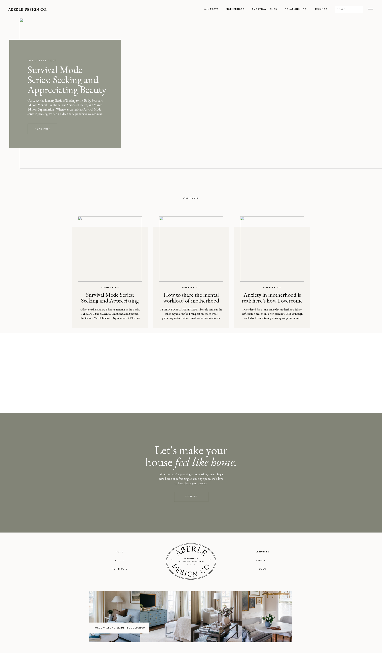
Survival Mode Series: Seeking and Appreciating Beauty (66, 79)
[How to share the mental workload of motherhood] (191, 249)
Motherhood (110, 287)
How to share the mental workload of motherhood (191, 297)
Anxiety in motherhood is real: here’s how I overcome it (272, 300)
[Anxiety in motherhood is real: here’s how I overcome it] (272, 249)
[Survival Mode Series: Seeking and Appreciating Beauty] (110, 249)
